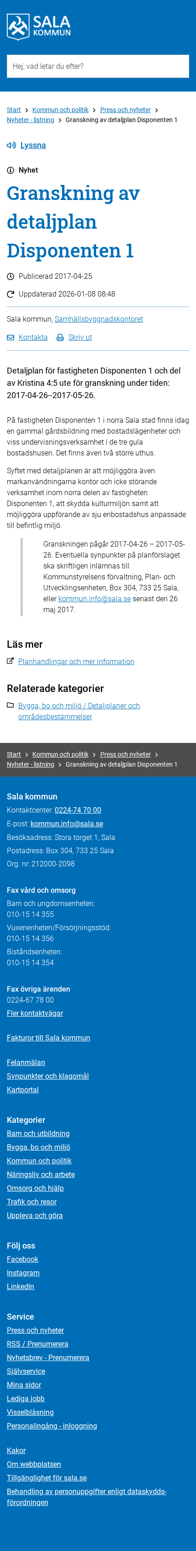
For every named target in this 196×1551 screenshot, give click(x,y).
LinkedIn (20, 1286)
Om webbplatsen (34, 1464)
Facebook (22, 1259)
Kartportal (23, 1089)
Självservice (26, 1371)
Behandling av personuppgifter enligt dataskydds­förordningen (86, 1497)
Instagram (23, 1273)
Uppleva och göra (35, 1215)
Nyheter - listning (30, 119)
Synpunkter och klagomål (48, 1076)
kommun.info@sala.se (94, 598)
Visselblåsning (30, 1412)
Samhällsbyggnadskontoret (99, 319)
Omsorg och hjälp (35, 1188)
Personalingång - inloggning (52, 1426)
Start (14, 109)
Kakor (16, 1450)
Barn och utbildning (38, 1133)
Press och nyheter (125, 109)
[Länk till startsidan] (39, 27)
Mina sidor (24, 1385)
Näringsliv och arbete (41, 1174)
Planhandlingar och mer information (76, 661)
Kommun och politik (60, 109)
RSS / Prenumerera (37, 1344)
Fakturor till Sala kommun (48, 1038)
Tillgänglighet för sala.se (47, 1478)
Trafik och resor (32, 1202)
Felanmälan (26, 1062)
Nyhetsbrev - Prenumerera (48, 1357)
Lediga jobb (26, 1398)
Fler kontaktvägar (35, 1013)
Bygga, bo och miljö (38, 1147)
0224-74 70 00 (78, 810)
